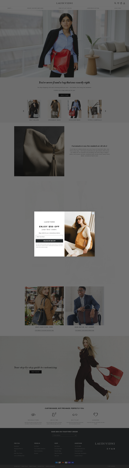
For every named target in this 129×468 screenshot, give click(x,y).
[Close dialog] (93, 213)
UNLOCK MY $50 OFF (49, 241)
